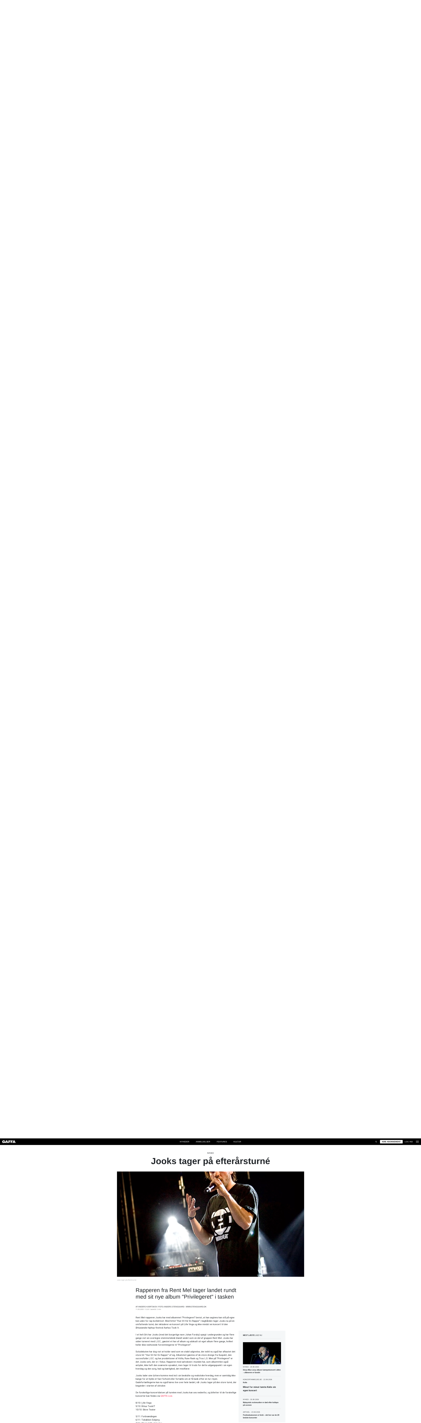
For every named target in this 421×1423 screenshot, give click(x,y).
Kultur (237, 1142)
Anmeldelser (203, 1142)
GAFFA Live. (167, 1396)
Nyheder (184, 1142)
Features (222, 1142)
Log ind (409, 1142)
